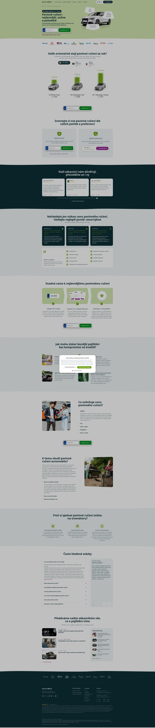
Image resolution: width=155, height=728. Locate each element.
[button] (77, 370)
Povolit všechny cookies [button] (84, 367)
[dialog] (77, 364)
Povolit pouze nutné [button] (69, 367)
